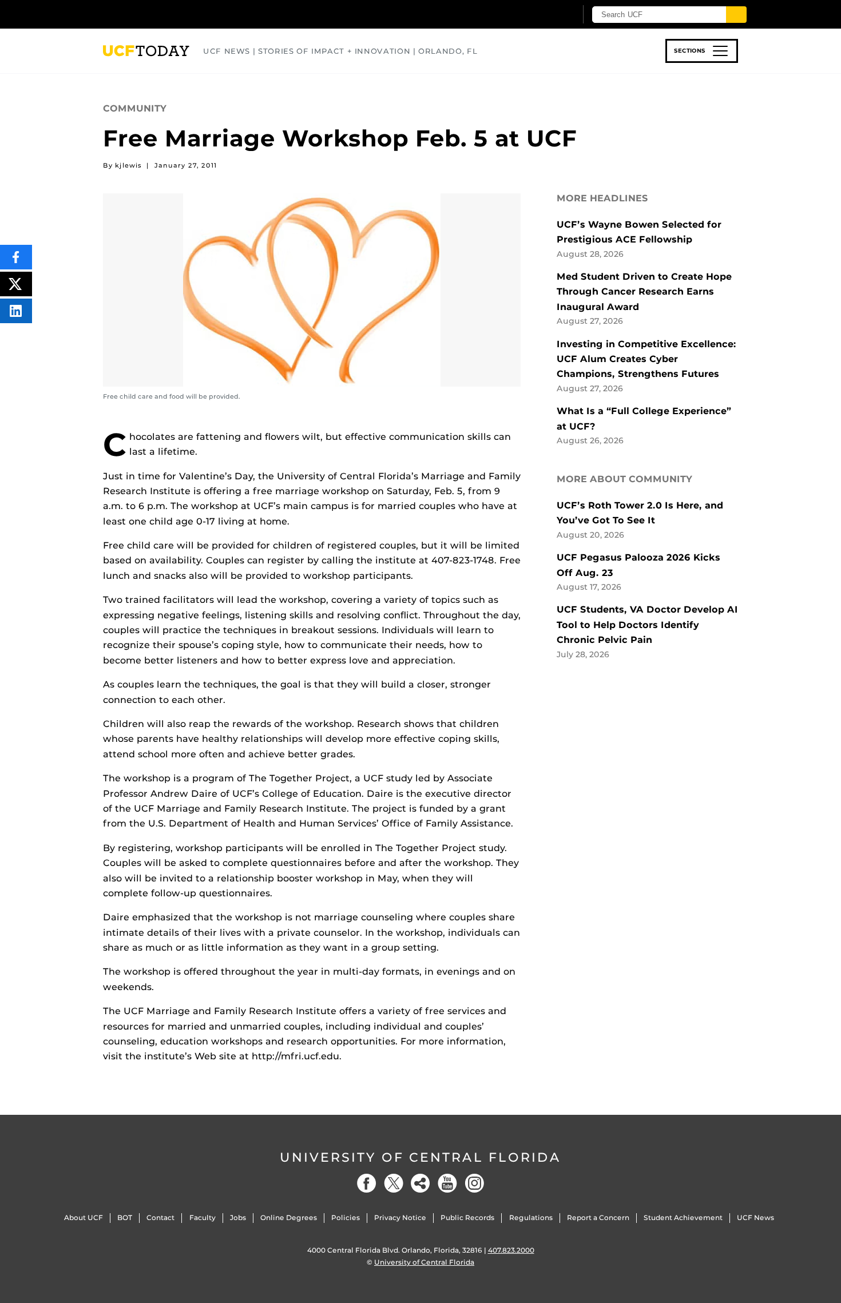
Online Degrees (288, 1217)
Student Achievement (683, 1217)
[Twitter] (393, 1183)
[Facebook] (366, 1183)
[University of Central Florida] (186, 14)
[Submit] (736, 14)
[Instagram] (474, 1183)
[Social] (420, 1183)
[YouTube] (447, 1183)
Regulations (531, 1217)
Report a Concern (598, 1217)
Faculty (202, 1217)
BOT (124, 1217)
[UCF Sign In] (539, 15)
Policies (345, 1217)
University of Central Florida (420, 1157)
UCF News (755, 1217)
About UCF (83, 1217)
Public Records (467, 1217)
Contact (160, 1217)
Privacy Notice (400, 1217)
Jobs (238, 1217)
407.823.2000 (511, 1250)
